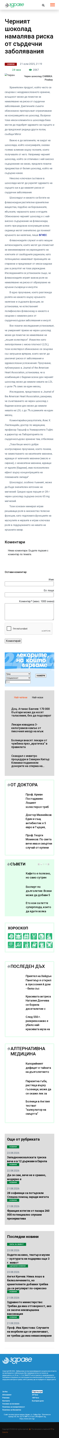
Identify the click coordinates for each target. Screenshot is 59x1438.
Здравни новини (17, 1266)
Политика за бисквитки (11, 1410)
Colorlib (5, 1432)
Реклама (5, 1398)
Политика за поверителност (13, 1407)
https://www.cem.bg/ (27, 1419)
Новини (10, 64)
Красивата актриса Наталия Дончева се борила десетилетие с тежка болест (38, 1005)
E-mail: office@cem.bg (38, 1416)
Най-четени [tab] (20, 697)
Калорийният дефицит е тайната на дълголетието (38, 1067)
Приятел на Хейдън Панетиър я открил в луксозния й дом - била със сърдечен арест (38, 984)
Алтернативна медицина (28, 1051)
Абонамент (6, 1395)
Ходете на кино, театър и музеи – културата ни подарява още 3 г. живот (28, 1258)
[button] (52, 4)
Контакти (6, 1401)
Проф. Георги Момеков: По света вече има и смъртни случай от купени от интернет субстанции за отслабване (39, 847)
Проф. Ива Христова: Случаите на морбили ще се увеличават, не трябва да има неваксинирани (29, 1331)
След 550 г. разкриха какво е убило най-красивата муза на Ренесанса (38, 1025)
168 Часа (35, 1398)
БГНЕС (43, 235)
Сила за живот (16, 1244)
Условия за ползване (10, 1404)
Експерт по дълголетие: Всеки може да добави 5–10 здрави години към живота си (39, 895)
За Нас (5, 1392)
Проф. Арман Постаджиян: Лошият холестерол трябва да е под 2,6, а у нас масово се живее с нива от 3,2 (39, 807)
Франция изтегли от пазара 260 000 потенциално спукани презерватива (28, 1214)
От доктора (24, 784)
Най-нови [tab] (37, 697)
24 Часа (35, 1395)
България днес (38, 1401)
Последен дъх (28, 966)
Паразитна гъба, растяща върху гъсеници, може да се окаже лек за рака (38, 1089)
